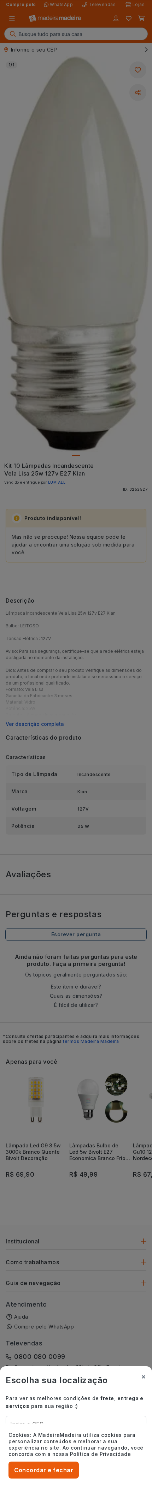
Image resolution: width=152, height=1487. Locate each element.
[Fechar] (143, 1376)
